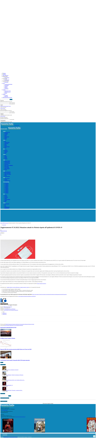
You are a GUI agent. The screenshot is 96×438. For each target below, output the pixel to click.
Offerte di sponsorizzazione (7, 97)
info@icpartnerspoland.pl (7, 306)
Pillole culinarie (7, 168)
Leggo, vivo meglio (7, 174)
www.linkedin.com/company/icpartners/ (11, 310)
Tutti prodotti (6, 203)
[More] (20, 237)
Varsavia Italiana (7, 199)
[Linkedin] (16, 237)
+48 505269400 (5, 410)
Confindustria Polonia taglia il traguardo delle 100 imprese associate (15, 360)
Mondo (5, 157)
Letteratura (6, 143)
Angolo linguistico (7, 171)
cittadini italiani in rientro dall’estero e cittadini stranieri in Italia (18, 287)
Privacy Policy (2, 108)
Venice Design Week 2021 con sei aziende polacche (13, 325)
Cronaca (5, 134)
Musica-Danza (6, 146)
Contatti (3, 94)
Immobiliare (6, 85)
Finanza (5, 152)
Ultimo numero (7, 178)
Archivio (5, 179)
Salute (5, 138)
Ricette (5, 169)
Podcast (5, 196)
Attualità (4, 131)
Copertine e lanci (7, 180)
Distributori (6, 164)
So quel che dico (7, 176)
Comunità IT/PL (7, 132)
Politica (5, 137)
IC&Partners (4, 314)
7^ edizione (6, 190)
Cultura (4, 140)
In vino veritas (6, 167)
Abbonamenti (6, 77)
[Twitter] (5, 237)
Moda (5, 144)
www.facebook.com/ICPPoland (9, 309)
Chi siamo (6, 95)
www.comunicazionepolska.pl (20, 416)
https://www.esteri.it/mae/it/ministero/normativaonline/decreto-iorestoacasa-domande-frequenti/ (49, 294)
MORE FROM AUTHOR (12, 327)
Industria (5, 87)
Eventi (5, 135)
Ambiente (6, 133)
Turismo (4, 154)
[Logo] (4, 129)
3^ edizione (6, 186)
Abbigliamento (7, 207)
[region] (48, 216)
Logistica (6, 86)
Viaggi (5, 200)
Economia (6, 151)
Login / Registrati (5, 75)
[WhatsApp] (12, 237)
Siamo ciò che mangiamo (8, 165)
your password (12, 103)
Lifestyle (5, 158)
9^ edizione (6, 192)
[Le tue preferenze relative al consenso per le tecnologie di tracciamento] (94, 436)
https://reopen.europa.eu (41, 283)
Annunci (5, 149)
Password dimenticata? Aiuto (5, 106)
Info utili (3, 89)
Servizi (3, 83)
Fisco (5, 153)
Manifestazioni (7, 162)
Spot (5, 201)
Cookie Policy (4, 435)
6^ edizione (6, 189)
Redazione (6, 96)
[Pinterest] (9, 237)
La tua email (12, 111)
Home (1, 223)
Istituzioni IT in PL (7, 90)
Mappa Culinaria (7, 160)
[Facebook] (2, 237)
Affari (4, 223)
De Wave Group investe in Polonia (7, 338)
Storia (5, 147)
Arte (5, 141)
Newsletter (6, 82)
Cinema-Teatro (7, 142)
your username (12, 102)
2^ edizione (6, 185)
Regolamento (6, 208)
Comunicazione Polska (8, 84)
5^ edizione (6, 188)
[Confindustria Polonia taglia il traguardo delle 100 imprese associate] (5, 358)
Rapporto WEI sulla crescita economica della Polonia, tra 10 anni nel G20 (15, 349)
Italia (5, 155)
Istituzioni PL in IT (7, 91)
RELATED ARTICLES (4, 327)
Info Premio (6, 182)
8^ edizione (6, 191)
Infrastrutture (6, 136)
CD (5, 204)
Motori (5, 145)
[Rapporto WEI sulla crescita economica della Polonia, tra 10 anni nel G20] (5, 347)
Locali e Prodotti (7, 163)
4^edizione (6, 187)
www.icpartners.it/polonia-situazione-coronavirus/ (27, 296)
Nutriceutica (6, 166)
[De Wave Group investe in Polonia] (5, 336)
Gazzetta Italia (6, 437)
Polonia (5, 93)
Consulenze (6, 88)
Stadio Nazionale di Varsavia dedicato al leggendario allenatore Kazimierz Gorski (20, 324)
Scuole (5, 175)
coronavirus (4, 313)
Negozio (4, 202)
